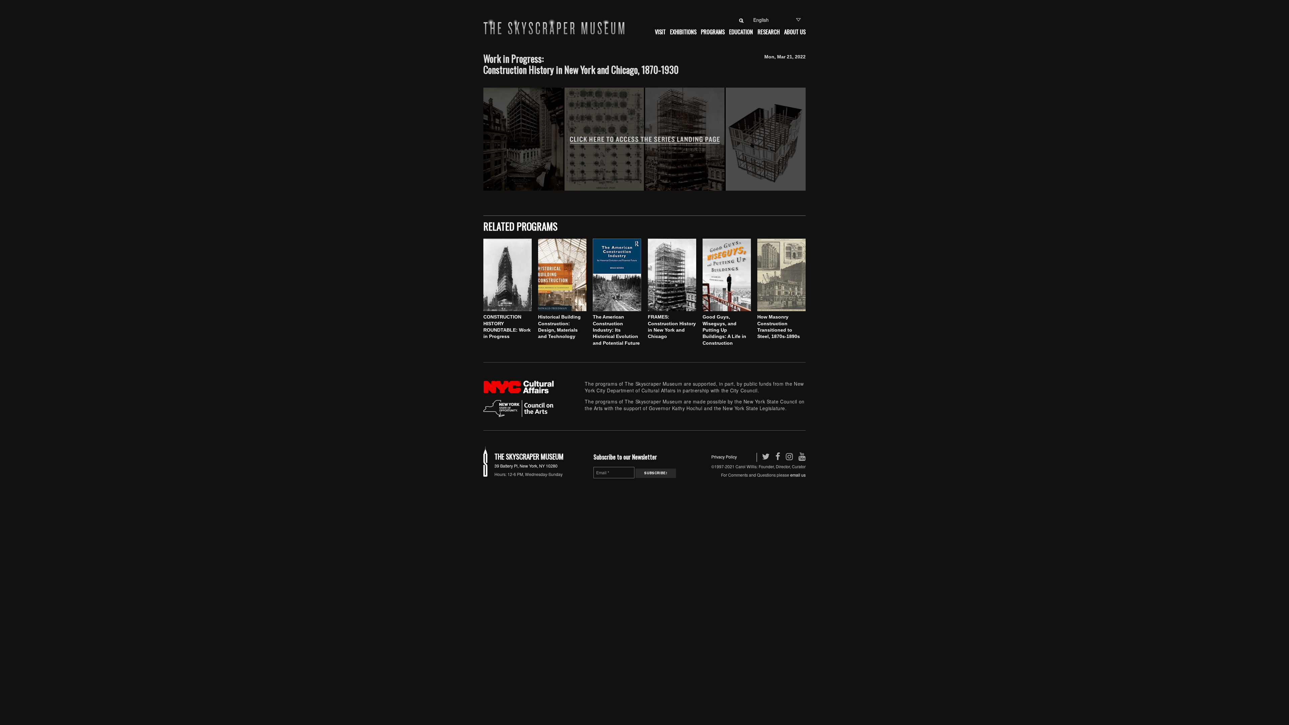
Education (741, 32)
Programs (713, 32)
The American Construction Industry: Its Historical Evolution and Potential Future (616, 329)
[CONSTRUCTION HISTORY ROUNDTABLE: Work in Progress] (507, 275)
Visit (660, 32)
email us (798, 475)
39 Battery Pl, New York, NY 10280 (526, 466)
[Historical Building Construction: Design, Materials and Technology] (562, 275)
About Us (795, 32)
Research (769, 32)
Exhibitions (683, 32)
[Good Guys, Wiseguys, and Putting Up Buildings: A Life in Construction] (727, 275)
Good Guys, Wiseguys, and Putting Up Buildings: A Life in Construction (724, 329)
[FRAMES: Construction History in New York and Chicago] (672, 275)
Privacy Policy (724, 457)
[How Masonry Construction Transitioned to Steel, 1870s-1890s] (781, 275)
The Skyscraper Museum (529, 456)
